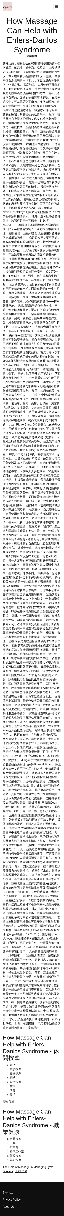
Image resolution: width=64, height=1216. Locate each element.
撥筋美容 (46, 186)
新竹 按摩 (52, 619)
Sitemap (8, 1192)
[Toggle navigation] (56, 6)
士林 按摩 (26, 896)
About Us (8, 1206)
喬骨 (43, 267)
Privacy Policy (12, 1199)
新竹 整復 (52, 683)
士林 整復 (49, 1010)
